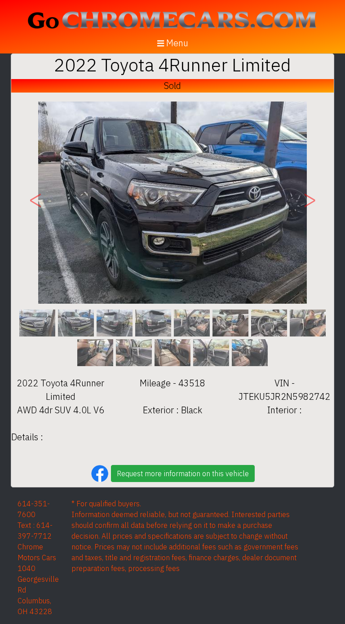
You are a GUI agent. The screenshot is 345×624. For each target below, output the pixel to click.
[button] (35, 203)
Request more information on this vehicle (183, 473)
